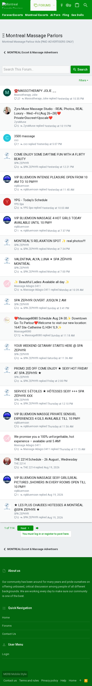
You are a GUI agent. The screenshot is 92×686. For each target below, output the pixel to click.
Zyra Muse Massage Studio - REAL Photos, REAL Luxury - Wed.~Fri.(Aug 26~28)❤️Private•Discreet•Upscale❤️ (48, 113)
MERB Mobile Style (15, 674)
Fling (65, 15)
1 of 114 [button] (9, 528)
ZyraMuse (20, 121)
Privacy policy (49, 680)
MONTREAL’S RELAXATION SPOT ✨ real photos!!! (49, 241)
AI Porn (55, 15)
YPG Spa (19, 204)
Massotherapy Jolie (25, 94)
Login (5, 654)
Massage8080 (22, 331)
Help (63, 680)
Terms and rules (29, 680)
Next (24, 528)
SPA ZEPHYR (21, 163)
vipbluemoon (21, 185)
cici (16, 140)
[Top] (80, 680)
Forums (7, 625)
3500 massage (24, 136)
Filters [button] (82, 80)
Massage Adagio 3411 (27, 286)
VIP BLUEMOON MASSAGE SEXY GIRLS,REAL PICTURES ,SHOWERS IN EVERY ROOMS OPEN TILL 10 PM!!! (50, 482)
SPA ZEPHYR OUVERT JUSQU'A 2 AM (40, 300)
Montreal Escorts (36, 15)
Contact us (9, 633)
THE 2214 (19, 463)
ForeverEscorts (12, 15)
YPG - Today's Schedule (30, 200)
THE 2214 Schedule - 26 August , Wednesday (45, 459)
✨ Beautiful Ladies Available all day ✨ (41, 282)
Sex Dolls (77, 15)
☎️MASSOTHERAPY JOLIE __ (35, 91)
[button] (53, 5)
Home (6, 617)
